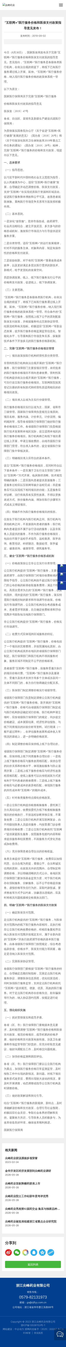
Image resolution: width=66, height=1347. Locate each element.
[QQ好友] (33, 1252)
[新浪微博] (8, 1252)
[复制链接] (50, 1252)
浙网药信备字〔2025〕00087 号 (42, 1329)
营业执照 (38, 1332)
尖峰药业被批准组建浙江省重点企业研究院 (31, 1221)
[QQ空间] (42, 1252)
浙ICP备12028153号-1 (33, 1325)
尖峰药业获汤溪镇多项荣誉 (21, 1158)
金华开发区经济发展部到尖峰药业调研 (28, 1170)
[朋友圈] (25, 1252)
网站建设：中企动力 (13, 1329)
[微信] (17, 1252)
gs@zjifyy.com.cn (36, 1302)
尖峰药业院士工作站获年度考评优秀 (26, 1196)
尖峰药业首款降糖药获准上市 (22, 1183)
